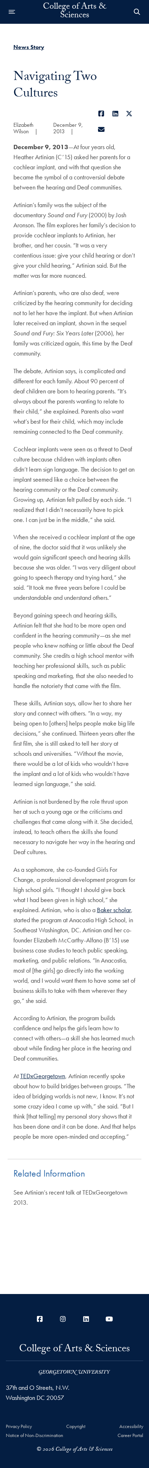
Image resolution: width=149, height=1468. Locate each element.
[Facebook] (101, 114)
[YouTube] (109, 1319)
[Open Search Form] (137, 12)
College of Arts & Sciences (74, 12)
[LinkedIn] (115, 114)
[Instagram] (63, 1319)
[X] (129, 114)
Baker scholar (114, 910)
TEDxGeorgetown (42, 1076)
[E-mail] (101, 129)
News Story (28, 47)
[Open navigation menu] (12, 12)
